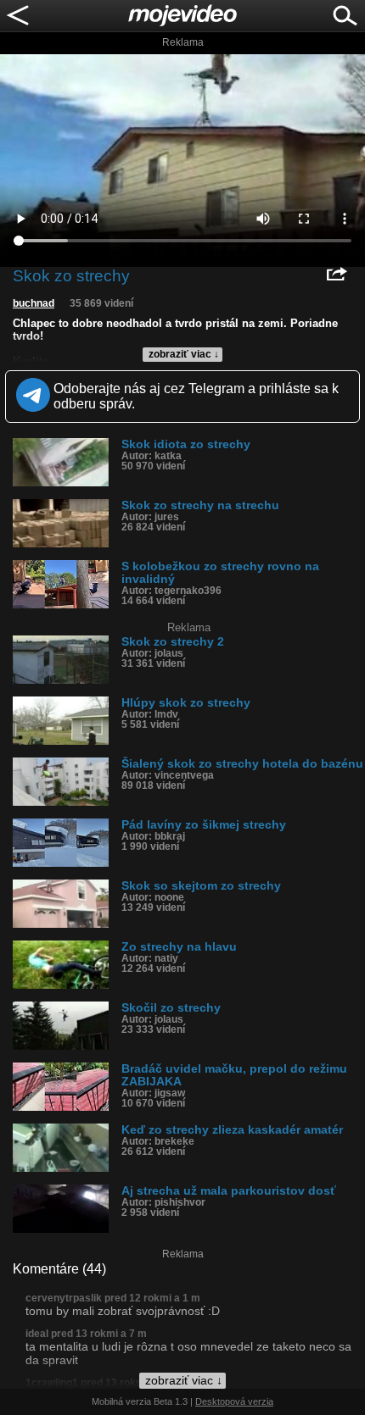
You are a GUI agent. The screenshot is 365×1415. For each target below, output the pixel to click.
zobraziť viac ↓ (184, 354)
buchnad (33, 303)
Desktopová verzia (234, 1401)
